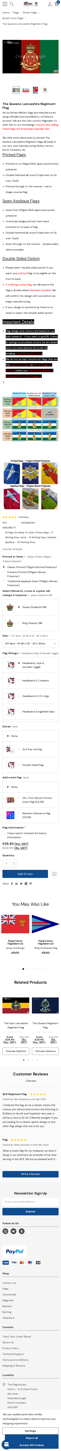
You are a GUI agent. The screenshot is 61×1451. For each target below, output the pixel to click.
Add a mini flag (15, 777)
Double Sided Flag (33, 765)
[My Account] (50, 4)
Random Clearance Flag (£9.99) (36, 815)
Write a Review (30, 1174)
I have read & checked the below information (26, 835)
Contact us (9, 1283)
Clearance (8, 1318)
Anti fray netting (32, 749)
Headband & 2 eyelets (35, 680)
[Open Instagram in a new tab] (5, 1231)
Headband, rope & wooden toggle (33, 665)
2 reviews (23, 517)
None (14, 736)
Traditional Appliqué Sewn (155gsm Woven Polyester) (32, 583)
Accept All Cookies (32, 1445)
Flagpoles (8, 1300)
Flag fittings (30, 653)
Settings (30, 1431)
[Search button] (12, 4)
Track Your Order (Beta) (16, 1336)
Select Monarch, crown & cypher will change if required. (27, 593)
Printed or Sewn (26, 559)
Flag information (14, 827)
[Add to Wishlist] (54, 874)
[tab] (23, 1060)
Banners (7, 1306)
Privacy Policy (10, 1348)
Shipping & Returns (13, 1365)
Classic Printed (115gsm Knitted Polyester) (32, 567)
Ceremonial (9, 1294)
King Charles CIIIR (32, 623)
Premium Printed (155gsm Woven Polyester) (26, 574)
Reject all (32, 1438)
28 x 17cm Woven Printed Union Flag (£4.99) (37, 800)
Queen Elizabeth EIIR (34, 607)
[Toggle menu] (4, 4)
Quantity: (8, 855)
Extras (10, 726)
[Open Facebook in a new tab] (21, 1231)
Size (25, 636)
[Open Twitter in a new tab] (13, 1231)
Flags (5, 1288)
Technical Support (13, 1354)
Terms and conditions (15, 1360)
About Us (8, 1342)
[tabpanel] (16, 1023)
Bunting (6, 1312)
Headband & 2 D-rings (35, 696)
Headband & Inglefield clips (38, 711)
